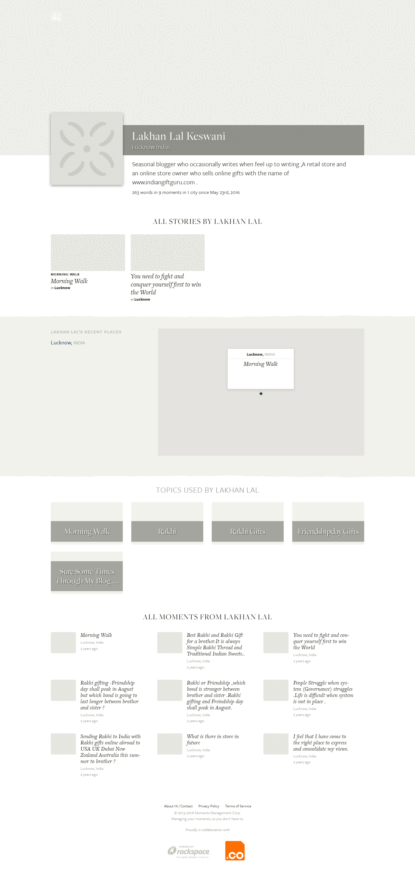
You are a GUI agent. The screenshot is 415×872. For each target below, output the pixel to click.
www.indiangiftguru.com (163, 182)
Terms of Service (238, 806)
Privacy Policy (208, 806)
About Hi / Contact (178, 806)
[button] (261, 392)
